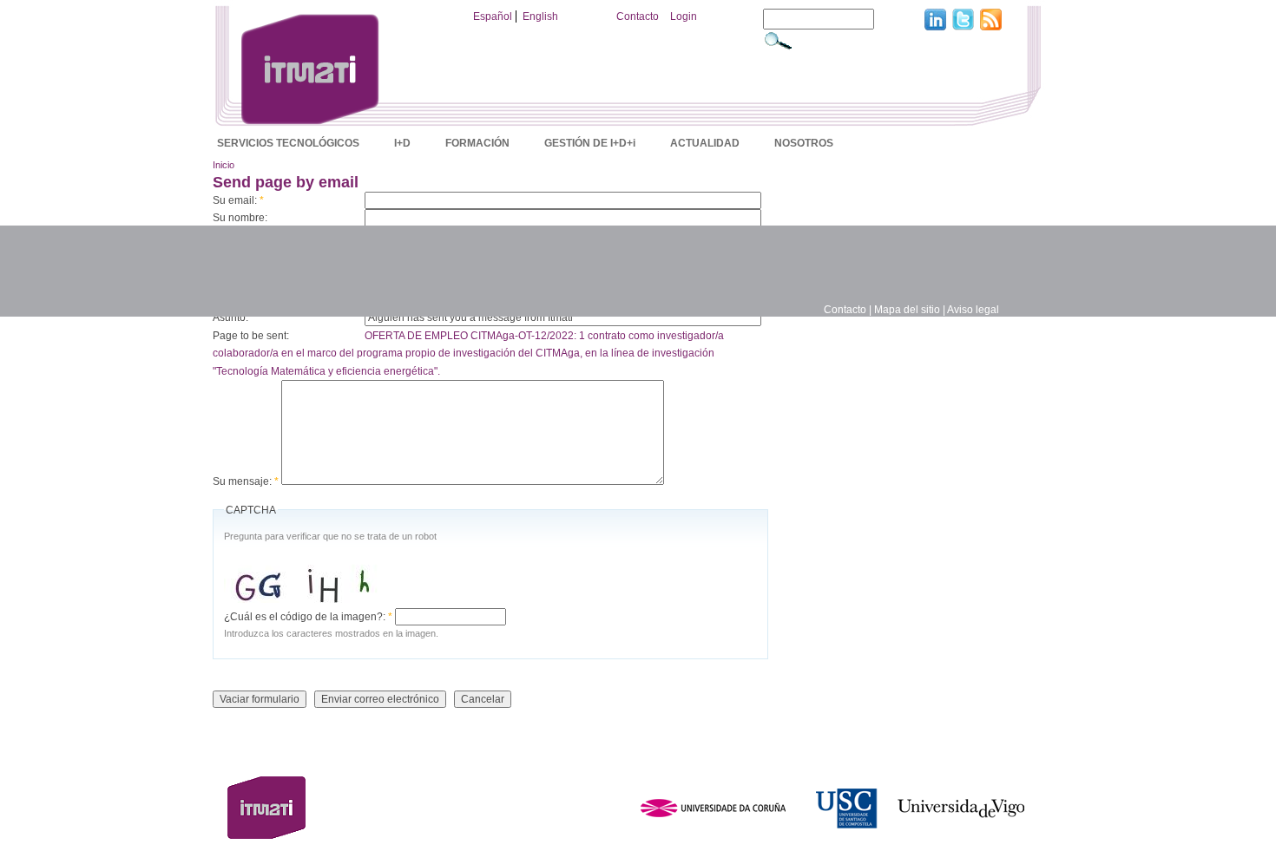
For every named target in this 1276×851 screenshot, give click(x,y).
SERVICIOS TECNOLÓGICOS (288, 143)
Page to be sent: (251, 336)
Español (492, 16)
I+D (402, 143)
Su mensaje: (246, 481)
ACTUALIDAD (705, 143)
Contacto (637, 16)
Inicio (223, 165)
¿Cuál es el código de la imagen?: (308, 617)
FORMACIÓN (477, 143)
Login (683, 16)
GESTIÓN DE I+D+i (589, 143)
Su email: (238, 200)
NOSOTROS (803, 143)
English (540, 16)
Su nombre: (240, 218)
